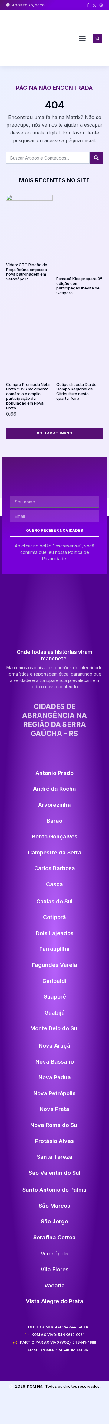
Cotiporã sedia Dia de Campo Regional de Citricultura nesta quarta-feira (76, 391)
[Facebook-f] (88, 5)
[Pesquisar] (96, 158)
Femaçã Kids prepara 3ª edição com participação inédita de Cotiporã (79, 285)
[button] (82, 38)
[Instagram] (101, 5)
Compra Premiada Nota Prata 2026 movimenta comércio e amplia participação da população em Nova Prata (28, 396)
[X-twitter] (94, 5)
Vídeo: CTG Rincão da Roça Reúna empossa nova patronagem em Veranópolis (26, 271)
